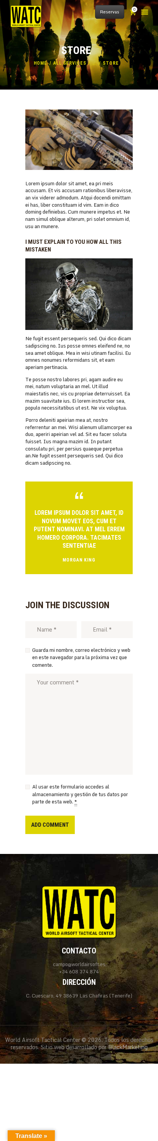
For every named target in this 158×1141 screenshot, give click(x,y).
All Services (69, 63)
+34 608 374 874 (79, 971)
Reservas (109, 11)
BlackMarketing (128, 1047)
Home (41, 63)
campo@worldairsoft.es (79, 964)
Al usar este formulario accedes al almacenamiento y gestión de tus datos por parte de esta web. (80, 794)
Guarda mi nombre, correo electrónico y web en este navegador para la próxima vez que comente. (81, 657)
